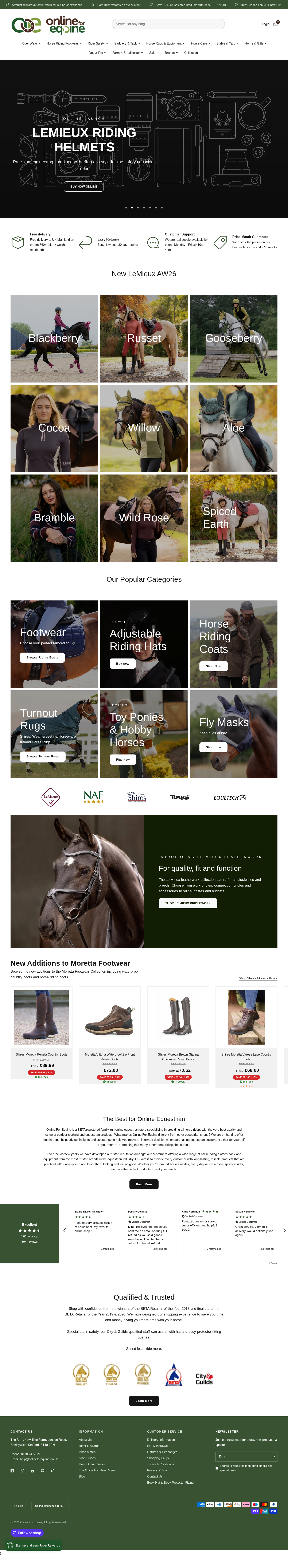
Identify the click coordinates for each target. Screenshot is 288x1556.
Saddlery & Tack (125, 43)
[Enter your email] (273, 1457)
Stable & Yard (226, 43)
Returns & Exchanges (162, 1452)
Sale (152, 52)
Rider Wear (29, 43)
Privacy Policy (157, 1470)
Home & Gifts (254, 43)
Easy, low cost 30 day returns (117, 244)
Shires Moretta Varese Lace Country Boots (246, 1057)
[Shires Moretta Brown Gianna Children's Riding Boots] (178, 1017)
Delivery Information (161, 1439)
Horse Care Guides (92, 1464)
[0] (274, 24)
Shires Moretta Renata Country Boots (41, 1054)
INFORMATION (91, 1431)
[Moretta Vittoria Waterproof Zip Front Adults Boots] (109, 1017)
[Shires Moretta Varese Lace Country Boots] (246, 1017)
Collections (191, 52)
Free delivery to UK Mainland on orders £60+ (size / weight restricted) (52, 244)
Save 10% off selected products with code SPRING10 (119, 4)
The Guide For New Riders (97, 1470)
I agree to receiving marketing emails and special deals (246, 1468)
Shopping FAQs (158, 1458)
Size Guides (87, 1458)
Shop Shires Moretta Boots (258, 978)
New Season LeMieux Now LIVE (190, 4)
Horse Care (199, 43)
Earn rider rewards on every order (47, 4)
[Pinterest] (45, 1470)
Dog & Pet (96, 52)
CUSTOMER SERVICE (164, 1431)
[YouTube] (35, 1471)
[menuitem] (30, 43)
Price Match (87, 1452)
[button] (84, 186)
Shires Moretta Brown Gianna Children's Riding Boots (178, 1057)
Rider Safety (96, 43)
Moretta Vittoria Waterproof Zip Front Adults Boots (110, 1057)
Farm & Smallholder (126, 52)
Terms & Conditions (160, 1464)
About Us (85, 1439)
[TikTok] (55, 1470)
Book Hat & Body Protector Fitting (170, 1482)
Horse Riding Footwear (62, 43)
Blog (82, 1476)
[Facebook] (15, 1470)
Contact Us (155, 1476)
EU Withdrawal (157, 1446)
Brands (170, 52)
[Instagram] (25, 1470)
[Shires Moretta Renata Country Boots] (41, 1017)
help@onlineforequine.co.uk (39, 1459)
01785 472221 (30, 1454)
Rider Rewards (89, 1446)
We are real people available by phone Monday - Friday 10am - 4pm (186, 244)
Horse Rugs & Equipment (164, 43)
